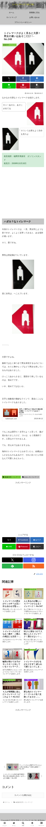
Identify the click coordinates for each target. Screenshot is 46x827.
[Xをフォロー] (12, 559)
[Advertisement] (23, 193)
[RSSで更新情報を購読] (33, 566)
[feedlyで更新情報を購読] (12, 566)
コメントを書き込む (23, 795)
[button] (37, 86)
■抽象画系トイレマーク (12, 477)
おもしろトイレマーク (31, 477)
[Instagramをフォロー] (33, 559)
